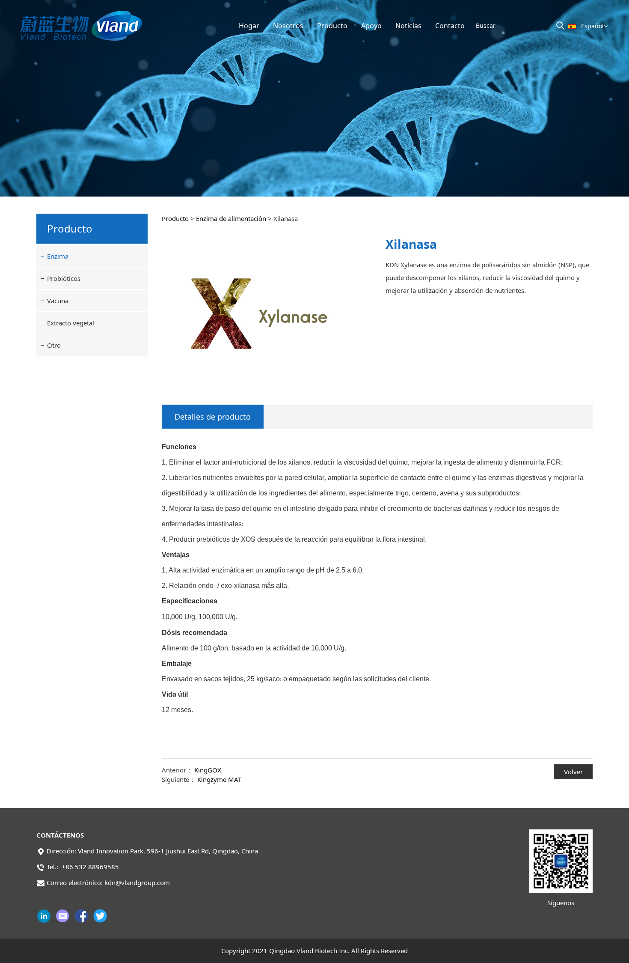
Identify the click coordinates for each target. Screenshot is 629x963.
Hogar (249, 25)
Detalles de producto (213, 416)
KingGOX (207, 770)
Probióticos (63, 278)
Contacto (450, 25)
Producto (332, 25)
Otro (54, 345)
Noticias (408, 25)
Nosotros (288, 25)
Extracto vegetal (70, 323)
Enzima (57, 256)
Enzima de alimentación (231, 218)
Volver (573, 771)
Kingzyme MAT (219, 779)
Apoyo (371, 25)
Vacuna (57, 300)
